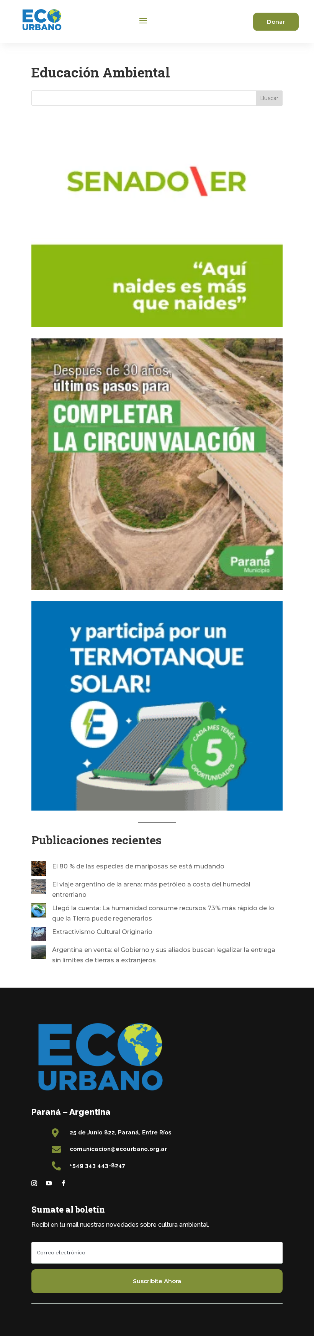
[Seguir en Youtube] (48, 1183)
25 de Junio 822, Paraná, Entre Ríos (121, 1132)
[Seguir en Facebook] (63, 1183)
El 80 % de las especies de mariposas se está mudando (138, 866)
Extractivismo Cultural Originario (102, 932)
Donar (276, 21)
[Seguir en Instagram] (34, 1183)
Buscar (269, 98)
